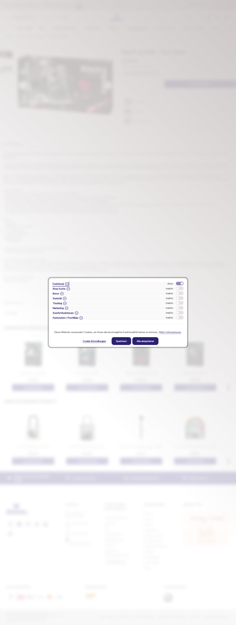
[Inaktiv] (179, 288)
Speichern (121, 341)
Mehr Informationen (170, 332)
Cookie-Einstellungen (94, 341)
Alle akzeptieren (145, 341)
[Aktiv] (179, 283)
